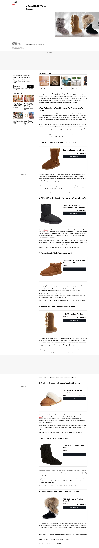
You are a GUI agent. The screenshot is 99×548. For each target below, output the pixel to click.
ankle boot (79, 345)
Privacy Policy (17, 89)
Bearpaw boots (76, 174)
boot (86, 338)
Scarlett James (14, 42)
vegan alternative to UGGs (47, 229)
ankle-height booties (46, 285)
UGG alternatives (51, 523)
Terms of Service (30, 88)
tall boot (52, 181)
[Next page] (87, 82)
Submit (30, 86)
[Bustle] (15, 2)
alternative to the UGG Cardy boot (48, 470)
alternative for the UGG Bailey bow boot (60, 338)
